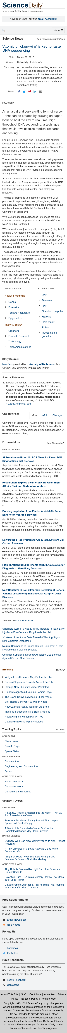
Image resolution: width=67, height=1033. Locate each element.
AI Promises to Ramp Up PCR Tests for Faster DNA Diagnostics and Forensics (32, 459)
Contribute (35, 994)
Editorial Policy (29, 998)
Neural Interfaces (14, 781)
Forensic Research (18, 336)
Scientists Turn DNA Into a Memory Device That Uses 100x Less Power (34, 878)
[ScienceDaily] (22, 5)
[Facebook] (19, 92)
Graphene (13, 331)
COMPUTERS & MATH (12, 776)
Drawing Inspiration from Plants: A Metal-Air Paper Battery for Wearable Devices (32, 512)
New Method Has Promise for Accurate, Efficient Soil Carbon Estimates (33, 541)
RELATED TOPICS (13, 288)
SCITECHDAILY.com (24, 620)
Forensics (13, 307)
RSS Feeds (13, 924)
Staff (23, 994)
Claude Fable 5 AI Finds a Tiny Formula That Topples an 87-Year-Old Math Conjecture (34, 886)
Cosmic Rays (12, 746)
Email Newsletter (16, 919)
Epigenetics (15, 318)
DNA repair (48, 322)
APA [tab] (44, 415)
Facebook (12, 948)
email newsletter (47, 19)
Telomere (47, 300)
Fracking (46, 316)
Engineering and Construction (21, 766)
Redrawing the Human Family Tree (24, 716)
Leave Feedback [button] (16, 980)
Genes (12, 302)
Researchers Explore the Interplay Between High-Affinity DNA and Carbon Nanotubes (31, 484)
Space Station (12, 751)
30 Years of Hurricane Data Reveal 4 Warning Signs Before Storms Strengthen (31, 639)
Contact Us (13, 985)
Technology (14, 341)
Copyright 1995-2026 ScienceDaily (23, 1003)
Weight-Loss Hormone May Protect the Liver (29, 677)
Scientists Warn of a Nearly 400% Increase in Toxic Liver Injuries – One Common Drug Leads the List (33, 630)
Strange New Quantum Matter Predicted (27, 687)
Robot (45, 327)
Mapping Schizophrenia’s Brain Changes (27, 711)
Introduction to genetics (49, 334)
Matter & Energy (13, 324)
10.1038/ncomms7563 (18, 403)
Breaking (7, 669)
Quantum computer (52, 311)
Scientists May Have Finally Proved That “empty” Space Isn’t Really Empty (31, 822)
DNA (44, 295)
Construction (12, 761)
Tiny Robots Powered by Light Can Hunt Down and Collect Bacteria (33, 870)
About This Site (9, 994)
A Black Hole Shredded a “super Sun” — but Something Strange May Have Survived (29, 829)
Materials (7, 364)
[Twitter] (24, 92)
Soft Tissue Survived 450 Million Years (26, 701)
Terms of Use (48, 998)
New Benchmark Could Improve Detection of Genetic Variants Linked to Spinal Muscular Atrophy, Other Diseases (33, 593)
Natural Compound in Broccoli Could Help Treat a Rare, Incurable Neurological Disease (33, 647)
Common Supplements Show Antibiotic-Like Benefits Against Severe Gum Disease (31, 656)
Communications (14, 786)
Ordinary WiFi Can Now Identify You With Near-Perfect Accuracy (35, 842)
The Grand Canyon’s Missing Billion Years (28, 697)
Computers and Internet (18, 791)
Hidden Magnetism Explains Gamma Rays (28, 692)
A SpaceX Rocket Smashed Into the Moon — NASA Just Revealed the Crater (33, 814)
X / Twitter (12, 953)
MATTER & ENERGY (11, 756)
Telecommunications (19, 347)
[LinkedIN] (35, 92)
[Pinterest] (29, 92)
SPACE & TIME (8, 736)
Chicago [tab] (57, 415)
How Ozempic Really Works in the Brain (27, 706)
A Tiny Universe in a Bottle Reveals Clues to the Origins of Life (31, 850)
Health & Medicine (15, 295)
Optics (8, 771)
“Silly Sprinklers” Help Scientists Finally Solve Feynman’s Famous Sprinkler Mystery (30, 858)
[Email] (40, 92)
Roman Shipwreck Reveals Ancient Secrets (29, 682)
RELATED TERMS (46, 288)
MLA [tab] (34, 415)
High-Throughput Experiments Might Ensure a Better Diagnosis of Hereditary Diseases (33, 566)
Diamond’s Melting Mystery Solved (24, 721)
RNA (44, 305)
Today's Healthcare (19, 312)
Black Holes (11, 741)
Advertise (49, 994)
